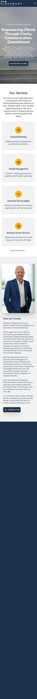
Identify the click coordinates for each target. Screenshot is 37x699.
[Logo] (11, 3)
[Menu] (34, 3)
